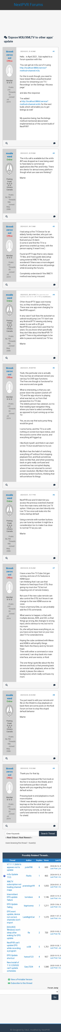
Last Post (54, 869)
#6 (54, 495)
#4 (54, 295)
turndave (29, 897)
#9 (54, 768)
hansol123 (28, 957)
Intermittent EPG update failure (12, 897)
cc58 (29, 947)
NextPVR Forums (28, 4)
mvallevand (46, 297)
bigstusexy (29, 906)
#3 (54, 226)
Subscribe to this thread (21, 983)
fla (29, 932)
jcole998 (28, 867)
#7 (54, 568)
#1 (54, 51)
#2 (54, 153)
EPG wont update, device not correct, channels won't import (13, 917)
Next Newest (25, 837)
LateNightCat (29, 917)
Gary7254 (28, 967)
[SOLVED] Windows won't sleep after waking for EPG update (14, 932)
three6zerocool (9, 54)
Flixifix (28, 876)
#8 (54, 695)
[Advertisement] (30, 20)
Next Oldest (12, 837)
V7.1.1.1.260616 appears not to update (14, 867)
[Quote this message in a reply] (54, 143)
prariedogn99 (29, 886)
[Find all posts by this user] (7, 143)
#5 (54, 368)
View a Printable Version (21, 979)
